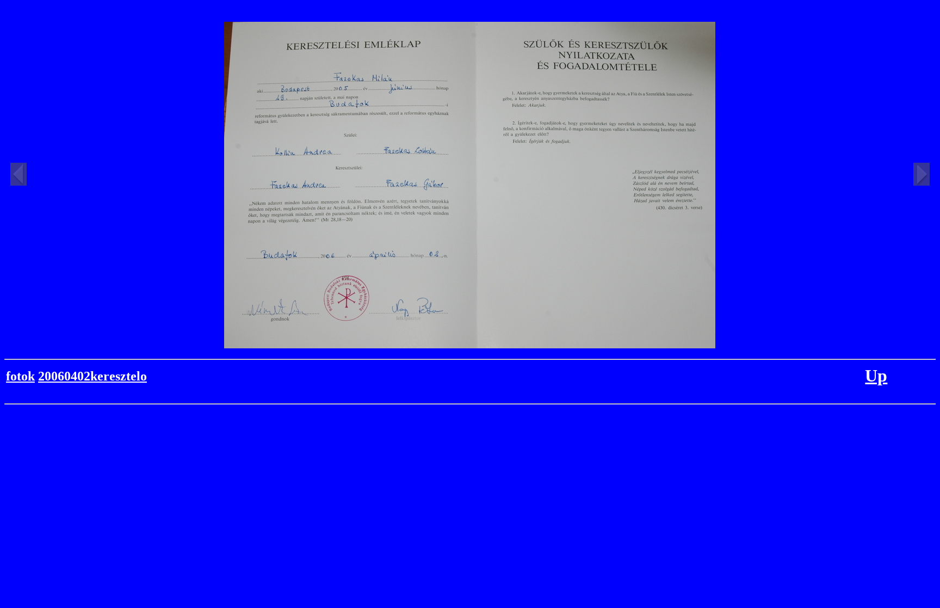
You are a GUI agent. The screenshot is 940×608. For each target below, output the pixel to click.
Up (876, 375)
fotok (20, 376)
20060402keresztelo (92, 376)
